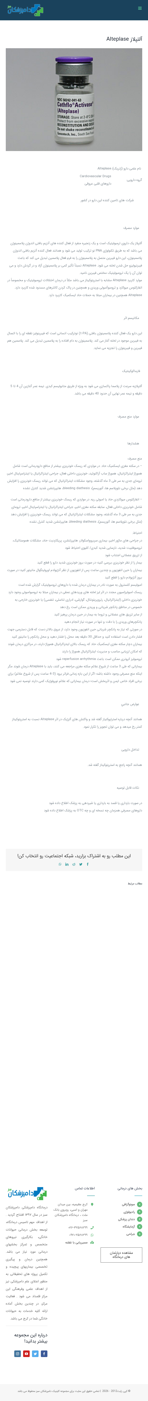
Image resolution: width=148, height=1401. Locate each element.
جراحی (130, 1234)
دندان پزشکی (126, 1219)
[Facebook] (44, 1353)
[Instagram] (17, 1353)
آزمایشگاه (129, 1226)
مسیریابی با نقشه (76, 1242)
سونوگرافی (128, 1204)
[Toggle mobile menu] (140, 8)
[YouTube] (26, 1353)
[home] (26, 1190)
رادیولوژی (129, 1211)
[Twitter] (35, 1353)
